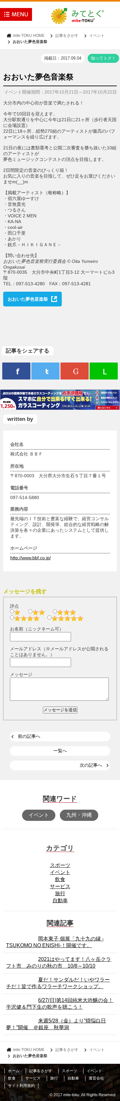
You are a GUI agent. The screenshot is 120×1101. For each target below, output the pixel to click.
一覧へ (60, 750)
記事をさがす (66, 35)
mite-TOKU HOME (28, 35)
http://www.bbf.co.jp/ (30, 557)
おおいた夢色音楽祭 (28, 299)
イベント (97, 35)
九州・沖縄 (79, 815)
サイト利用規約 (21, 1085)
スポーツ (60, 865)
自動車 (60, 900)
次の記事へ (91, 765)
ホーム (14, 1071)
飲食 (60, 879)
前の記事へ (29, 736)
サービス (60, 886)
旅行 (60, 893)
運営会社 (96, 1078)
